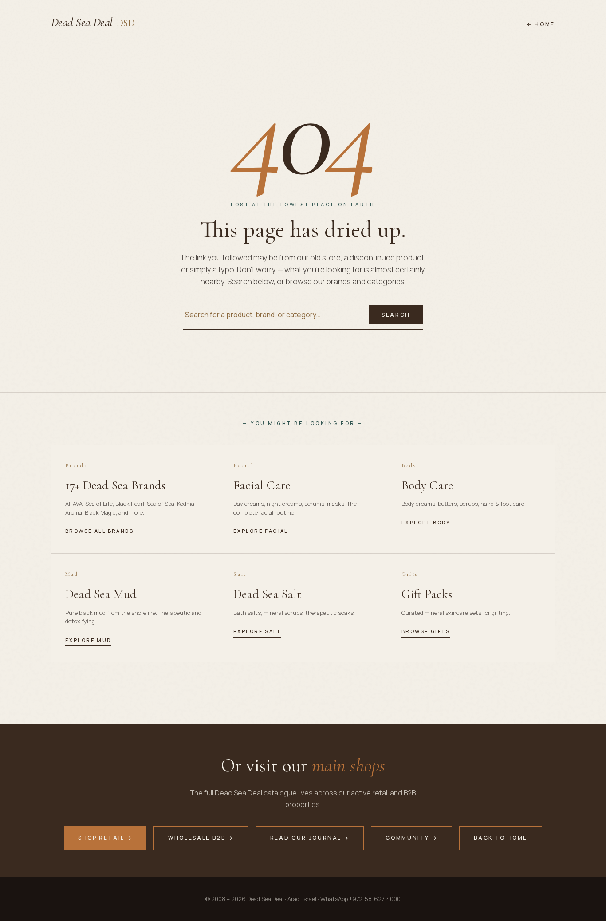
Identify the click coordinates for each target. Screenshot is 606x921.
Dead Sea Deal (92, 22)
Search (396, 315)
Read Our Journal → (310, 838)
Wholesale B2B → (201, 838)
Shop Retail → (105, 838)
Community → (411, 838)
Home (545, 24)
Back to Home (500, 838)
